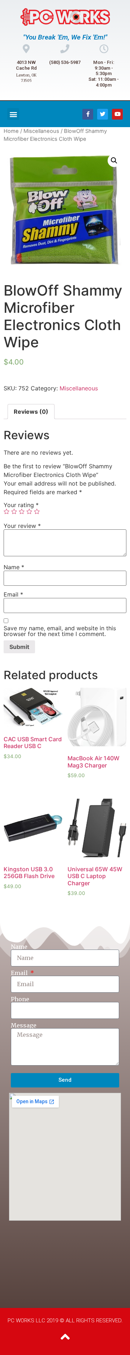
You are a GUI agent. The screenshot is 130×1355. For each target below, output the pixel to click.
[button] (13, 114)
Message (23, 1025)
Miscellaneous (41, 131)
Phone (20, 999)
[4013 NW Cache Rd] (26, 48)
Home (11, 131)
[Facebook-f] (87, 114)
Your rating (21, 505)
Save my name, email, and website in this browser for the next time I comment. (60, 631)
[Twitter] (102, 114)
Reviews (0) (31, 411)
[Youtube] (117, 114)
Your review (22, 526)
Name (14, 567)
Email (13, 594)
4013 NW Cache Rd (26, 65)
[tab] (31, 411)
